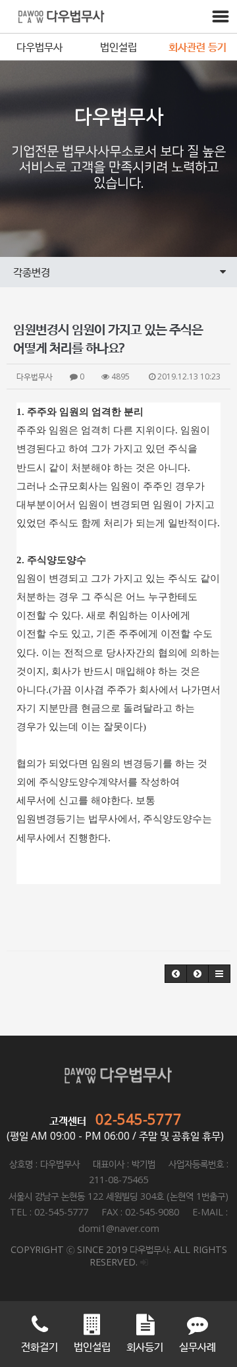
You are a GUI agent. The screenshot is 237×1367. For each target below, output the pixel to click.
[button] (176, 973)
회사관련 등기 (197, 47)
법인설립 (118, 47)
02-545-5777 (138, 1119)
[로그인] (144, 1262)
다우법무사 (39, 47)
